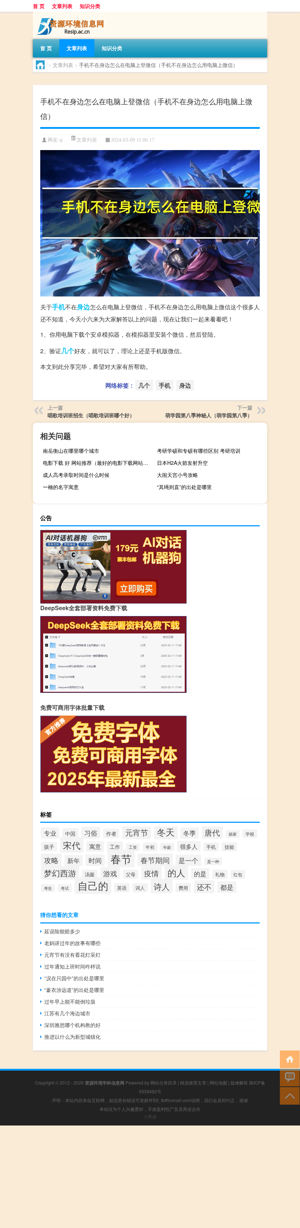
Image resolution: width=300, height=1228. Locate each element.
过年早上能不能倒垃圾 (69, 1001)
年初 (150, 847)
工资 (133, 847)
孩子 (49, 846)
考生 (48, 888)
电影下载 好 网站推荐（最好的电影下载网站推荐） (97, 462)
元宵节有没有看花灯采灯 (72, 954)
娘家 (233, 834)
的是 (200, 873)
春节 (121, 858)
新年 (73, 860)
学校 (249, 834)
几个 (67, 350)
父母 (130, 874)
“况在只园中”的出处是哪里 (74, 978)
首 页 (39, 6)
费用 (183, 887)
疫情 (151, 873)
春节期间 (155, 860)
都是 (226, 887)
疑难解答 (239, 1082)
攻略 (51, 860)
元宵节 (136, 832)
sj (61, 140)
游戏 (110, 873)
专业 (50, 833)
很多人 (189, 846)
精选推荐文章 (193, 1082)
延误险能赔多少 (62, 931)
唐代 (212, 832)
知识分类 (90, 6)
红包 (237, 874)
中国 (70, 833)
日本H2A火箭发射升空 (182, 462)
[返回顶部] (288, 1095)
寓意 (95, 846)
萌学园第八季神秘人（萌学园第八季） (208, 415)
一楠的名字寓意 (61, 486)
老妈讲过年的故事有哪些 (72, 943)
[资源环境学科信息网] (71, 14)
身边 (83, 306)
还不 (204, 886)
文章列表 (62, 6)
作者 (111, 833)
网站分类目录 (163, 1082)
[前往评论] (288, 1077)
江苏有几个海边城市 (67, 1013)
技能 (229, 846)
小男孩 (150, 1116)
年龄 (167, 847)
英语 (122, 887)
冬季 (189, 833)
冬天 (166, 831)
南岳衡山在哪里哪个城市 (71, 450)
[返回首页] (288, 1058)
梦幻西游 (60, 872)
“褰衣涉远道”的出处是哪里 (74, 989)
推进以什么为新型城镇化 (72, 1036)
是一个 (188, 860)
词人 (140, 887)
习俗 (90, 832)
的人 (176, 872)
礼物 (220, 874)
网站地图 (218, 1082)
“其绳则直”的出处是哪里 (184, 486)
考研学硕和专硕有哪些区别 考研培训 (198, 450)
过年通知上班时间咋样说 (72, 966)
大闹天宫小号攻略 (177, 474)
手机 (58, 306)
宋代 (71, 845)
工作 (115, 846)
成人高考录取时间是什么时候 (76, 474)
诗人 (162, 886)
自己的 (93, 885)
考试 (65, 888)
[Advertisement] (150, 1177)
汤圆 (89, 874)
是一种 (213, 861)
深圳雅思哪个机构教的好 (72, 1025)
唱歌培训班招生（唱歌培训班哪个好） (91, 415)
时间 (95, 860)
